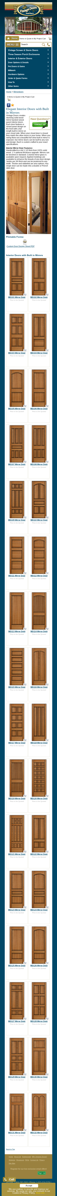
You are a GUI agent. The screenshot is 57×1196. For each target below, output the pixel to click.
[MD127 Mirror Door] (25, 1019)
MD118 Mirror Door (39, 743)
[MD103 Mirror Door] (25, 350)
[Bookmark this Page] (12, 106)
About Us (17, 1157)
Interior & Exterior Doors (20, 58)
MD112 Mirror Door (39, 576)
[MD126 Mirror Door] (47, 963)
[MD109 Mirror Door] (25, 517)
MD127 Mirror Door (16, 1021)
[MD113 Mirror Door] (25, 629)
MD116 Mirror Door (39, 687)
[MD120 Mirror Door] (47, 796)
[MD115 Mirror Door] (25, 684)
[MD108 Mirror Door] (47, 462)
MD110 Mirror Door (39, 520)
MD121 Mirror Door (16, 854)
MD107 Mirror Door (16, 464)
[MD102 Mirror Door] (47, 295)
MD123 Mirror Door (16, 910)
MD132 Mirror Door (39, 1133)
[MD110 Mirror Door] (47, 517)
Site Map (12, 1163)
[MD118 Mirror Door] (47, 740)
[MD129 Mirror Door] (25, 1074)
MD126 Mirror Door (39, 966)
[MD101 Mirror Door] (25, 295)
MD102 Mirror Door (39, 297)
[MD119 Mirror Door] (25, 796)
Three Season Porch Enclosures (24, 54)
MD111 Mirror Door (16, 576)
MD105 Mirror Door (16, 409)
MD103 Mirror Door (16, 353)
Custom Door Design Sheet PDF (21, 246)
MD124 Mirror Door (39, 910)
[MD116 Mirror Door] (47, 684)
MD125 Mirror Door (16, 966)
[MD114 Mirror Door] (47, 629)
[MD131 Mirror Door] (25, 1130)
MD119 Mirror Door (16, 798)
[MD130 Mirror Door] (47, 1074)
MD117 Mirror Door (16, 743)
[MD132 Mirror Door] (47, 1130)
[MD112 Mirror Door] (47, 573)
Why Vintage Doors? (39, 1157)
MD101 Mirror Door (16, 297)
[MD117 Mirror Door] (25, 740)
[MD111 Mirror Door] (25, 573)
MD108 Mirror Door (39, 464)
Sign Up (41, 1173)
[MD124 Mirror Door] (47, 907)
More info (40, 1193)
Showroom (20, 1160)
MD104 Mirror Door (39, 353)
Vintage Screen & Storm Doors (23, 50)
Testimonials (26, 1157)
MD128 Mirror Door (39, 1021)
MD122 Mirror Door (39, 854)
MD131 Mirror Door (16, 1133)
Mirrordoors (18, 92)
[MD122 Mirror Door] (47, 851)
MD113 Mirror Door (16, 631)
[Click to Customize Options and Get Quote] (17, 294)
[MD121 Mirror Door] (25, 851)
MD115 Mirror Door (16, 687)
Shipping (12, 1160)
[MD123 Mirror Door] (25, 907)
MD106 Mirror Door (39, 409)
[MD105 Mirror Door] (25, 406)
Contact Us (34, 1160)
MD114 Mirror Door (39, 631)
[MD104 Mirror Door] (47, 350)
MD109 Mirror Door (16, 520)
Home (8, 92)
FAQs (27, 1160)
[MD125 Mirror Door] (25, 963)
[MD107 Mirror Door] (25, 462)
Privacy (42, 1160)
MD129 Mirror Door (16, 1077)
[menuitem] (28, 50)
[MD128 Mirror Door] (47, 1019)
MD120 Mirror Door (39, 798)
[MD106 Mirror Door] (47, 406)
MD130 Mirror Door (39, 1077)
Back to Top (10, 1149)
